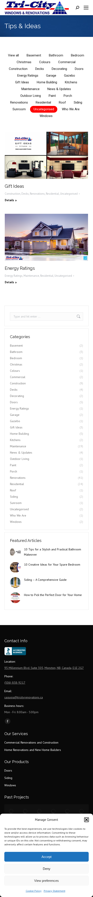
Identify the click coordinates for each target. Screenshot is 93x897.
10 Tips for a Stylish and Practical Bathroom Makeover (52, 551)
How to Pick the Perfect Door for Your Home (53, 595)
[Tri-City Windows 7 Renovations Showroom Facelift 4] (53, 811)
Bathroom (56, 55)
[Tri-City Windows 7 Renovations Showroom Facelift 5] (68, 811)
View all (13, 55)
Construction (18, 69)
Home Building (47, 82)
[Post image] (15, 552)
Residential (43, 102)
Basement (34, 55)
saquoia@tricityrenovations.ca (23, 697)
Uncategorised (44, 109)
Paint (52, 96)
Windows (46, 116)
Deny (46, 869)
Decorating (59, 69)
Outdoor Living (30, 96)
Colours (44, 62)
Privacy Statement (54, 890)
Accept (46, 857)
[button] (86, 820)
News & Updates (59, 89)
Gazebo (69, 75)
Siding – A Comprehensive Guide (45, 580)
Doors (79, 69)
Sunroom (19, 109)
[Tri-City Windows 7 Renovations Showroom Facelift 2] (25, 811)
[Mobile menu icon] (86, 7)
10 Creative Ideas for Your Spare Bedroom (52, 564)
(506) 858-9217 (14, 683)
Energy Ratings (27, 75)
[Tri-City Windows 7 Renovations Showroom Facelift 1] (11, 811)
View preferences (46, 880)
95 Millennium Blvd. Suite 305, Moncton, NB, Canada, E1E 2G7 (44, 668)
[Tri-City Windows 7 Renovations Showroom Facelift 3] (39, 811)
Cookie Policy (34, 890)
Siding (78, 102)
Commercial (66, 62)
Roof (62, 102)
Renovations (19, 102)
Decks (39, 69)
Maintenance (30, 89)
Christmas (24, 62)
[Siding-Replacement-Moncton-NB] (82, 811)
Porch (68, 96)
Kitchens (71, 82)
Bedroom (77, 55)
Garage (51, 75)
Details (9, 200)
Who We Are (71, 109)
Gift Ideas (22, 82)
